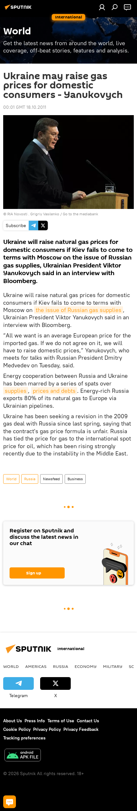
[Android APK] (22, 756)
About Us (12, 721)
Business (75, 478)
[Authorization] (102, 7)
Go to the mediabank (80, 213)
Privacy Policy (47, 729)
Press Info (35, 721)
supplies (15, 390)
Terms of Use (60, 721)
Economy (86, 666)
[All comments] (9, 801)
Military (112, 666)
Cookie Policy (17, 729)
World (11, 478)
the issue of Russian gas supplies (78, 310)
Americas (36, 666)
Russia (29, 478)
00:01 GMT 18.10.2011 (24, 107)
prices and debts (54, 390)
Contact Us (88, 721)
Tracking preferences (24, 738)
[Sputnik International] (19, 9)
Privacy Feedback (80, 729)
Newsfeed (51, 478)
